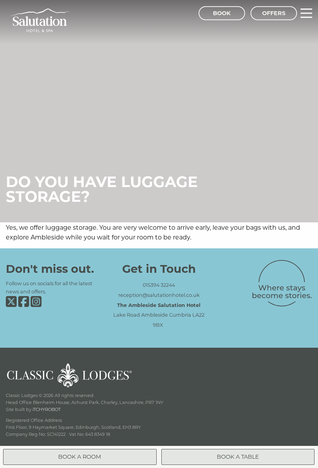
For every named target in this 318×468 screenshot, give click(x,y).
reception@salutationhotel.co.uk (159, 295)
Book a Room (79, 456)
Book (222, 13)
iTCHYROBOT (46, 409)
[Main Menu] (306, 13)
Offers (273, 13)
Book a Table (238, 456)
